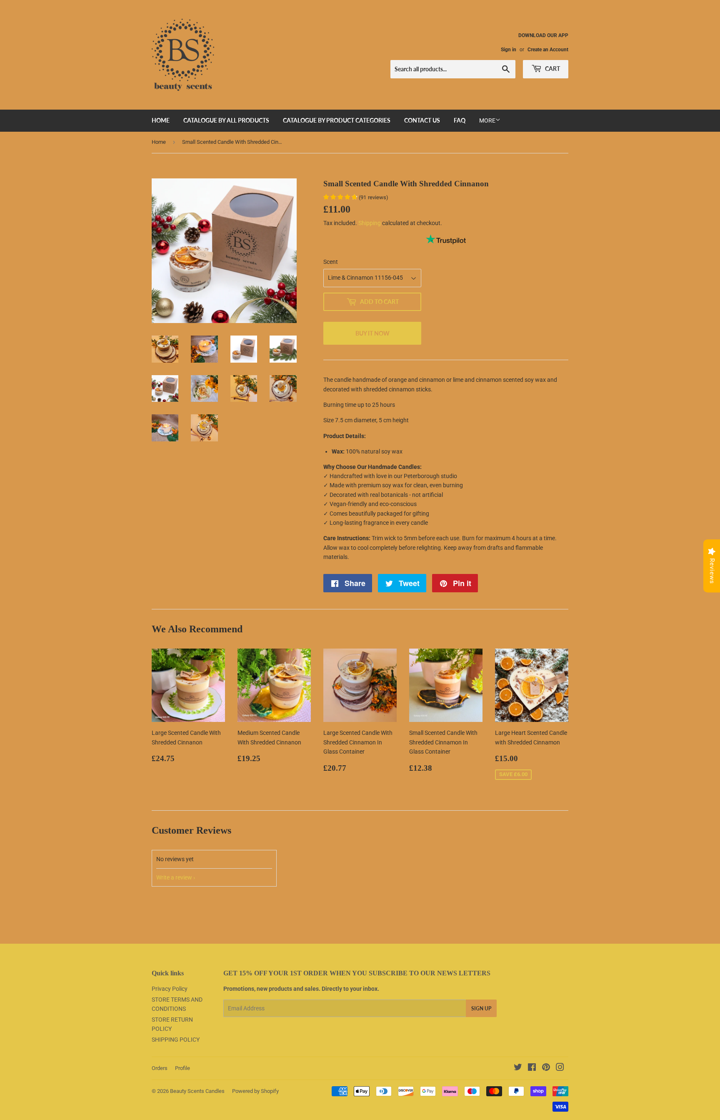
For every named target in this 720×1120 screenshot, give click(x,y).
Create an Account (548, 50)
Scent (330, 261)
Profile (182, 1068)
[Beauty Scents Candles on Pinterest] (546, 1068)
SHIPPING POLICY (176, 1039)
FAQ (459, 120)
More (487, 120)
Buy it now (372, 333)
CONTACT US (422, 120)
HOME (161, 120)
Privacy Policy (170, 988)
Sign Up (481, 1008)
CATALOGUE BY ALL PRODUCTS (226, 120)
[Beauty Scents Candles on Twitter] (518, 1068)
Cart (552, 68)
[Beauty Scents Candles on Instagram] (560, 1068)
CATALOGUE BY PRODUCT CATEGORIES (336, 120)
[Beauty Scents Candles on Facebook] (532, 1068)
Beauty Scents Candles (197, 1091)
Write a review (174, 877)
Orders (160, 1068)
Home (159, 142)
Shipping (369, 223)
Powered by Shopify (255, 1091)
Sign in (508, 50)
